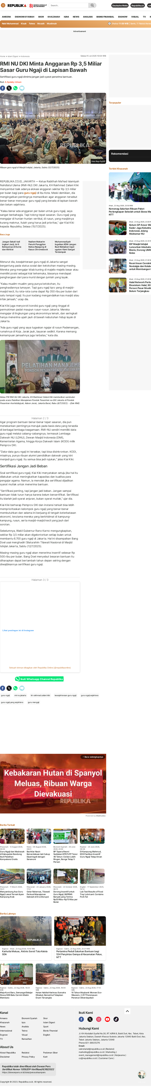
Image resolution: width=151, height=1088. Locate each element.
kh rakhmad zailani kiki (40, 695)
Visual (24, 1035)
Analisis (25, 1026)
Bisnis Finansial (105, 16)
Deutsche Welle (120, 5)
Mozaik (41, 23)
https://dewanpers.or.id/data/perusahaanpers (24, 1072)
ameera (6, 16)
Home (2, 56)
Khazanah (4, 1022)
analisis (87, 16)
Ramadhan (27, 1039)
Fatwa (32, 23)
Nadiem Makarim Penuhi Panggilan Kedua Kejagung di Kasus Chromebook (38, 245)
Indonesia (25, 56)
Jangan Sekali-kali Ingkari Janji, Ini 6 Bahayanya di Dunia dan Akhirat (11, 245)
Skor (45, 1018)
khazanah (54, 16)
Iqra (23, 1022)
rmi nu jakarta (20, 695)
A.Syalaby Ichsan (13, 82)
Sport (45, 1026)
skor (41, 16)
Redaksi (25, 1052)
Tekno (24, 1030)
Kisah (24, 23)
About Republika (8, 1052)
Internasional (6, 1030)
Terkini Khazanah (118, 168)
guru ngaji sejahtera (89, 695)
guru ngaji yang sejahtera (12, 702)
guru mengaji (33, 702)
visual (135, 16)
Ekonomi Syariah (24, 16)
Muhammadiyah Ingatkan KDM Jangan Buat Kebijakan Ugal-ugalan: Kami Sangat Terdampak (65, 246)
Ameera (3, 1018)
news (76, 16)
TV (144, 16)
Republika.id (138, 5)
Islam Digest (13, 56)
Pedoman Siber (50, 1052)
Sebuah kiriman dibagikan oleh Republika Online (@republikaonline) (40, 667)
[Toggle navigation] (3, 5)
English (46, 1035)
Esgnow (4, 1035)
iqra (66, 16)
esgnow (122, 16)
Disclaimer (5, 1056)
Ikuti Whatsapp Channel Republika (41, 679)
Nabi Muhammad (10, 23)
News (2, 1026)
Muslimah (52, 23)
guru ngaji (30, 192)
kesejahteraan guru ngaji (65, 695)
